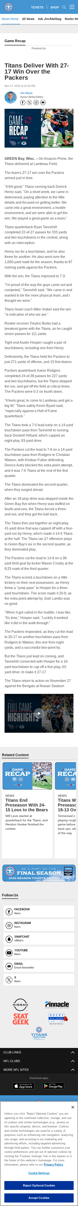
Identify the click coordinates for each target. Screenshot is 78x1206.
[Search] (64, 7)
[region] (39, 1153)
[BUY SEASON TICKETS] (39, 878)
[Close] (73, 1107)
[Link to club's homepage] (8, 5)
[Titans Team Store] (39, 1038)
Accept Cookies (39, 1197)
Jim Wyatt (26, 93)
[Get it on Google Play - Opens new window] (53, 1092)
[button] (39, 718)
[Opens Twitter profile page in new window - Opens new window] (29, 102)
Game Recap (15, 41)
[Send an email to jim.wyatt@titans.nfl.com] (43, 102)
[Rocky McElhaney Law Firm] (58, 1024)
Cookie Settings (39, 1173)
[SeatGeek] (21, 1024)
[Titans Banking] (58, 1010)
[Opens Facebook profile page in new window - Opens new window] (22, 102)
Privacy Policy (18, 1164)
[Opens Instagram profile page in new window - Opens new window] (36, 102)
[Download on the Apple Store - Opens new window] (23, 1090)
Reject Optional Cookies (39, 1185)
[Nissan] (20, 1010)
